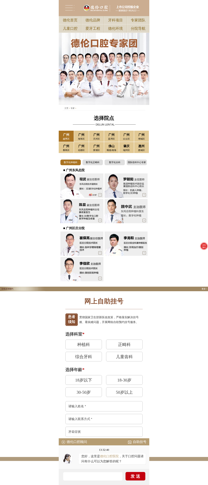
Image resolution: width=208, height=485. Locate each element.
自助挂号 (139, 442)
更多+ (204, 289)
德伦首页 (70, 20)
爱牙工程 (92, 28)
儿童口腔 (70, 28)
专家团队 (138, 20)
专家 (73, 108)
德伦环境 (115, 28)
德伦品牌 (92, 20)
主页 (66, 108)
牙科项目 (115, 20)
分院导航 (138, 28)
